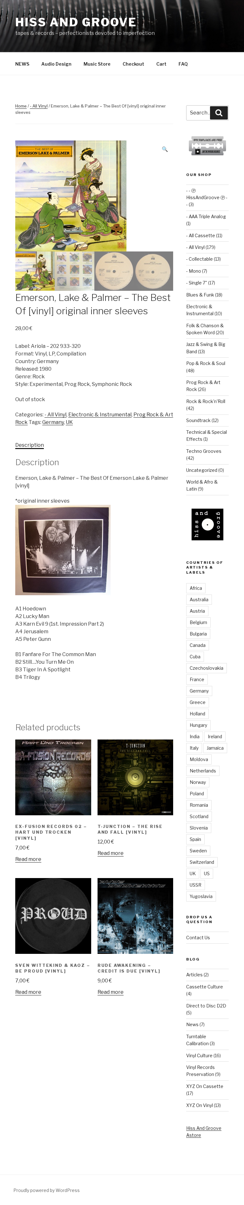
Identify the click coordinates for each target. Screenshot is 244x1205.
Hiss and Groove (76, 22)
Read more (28, 859)
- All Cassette (200, 235)
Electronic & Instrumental (100, 415)
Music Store (97, 64)
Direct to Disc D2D (206, 1005)
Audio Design (56, 64)
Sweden (198, 850)
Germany (53, 422)
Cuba (195, 656)
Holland (197, 713)
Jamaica (215, 748)
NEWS (22, 64)
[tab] (29, 445)
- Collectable (199, 259)
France (197, 679)
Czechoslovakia (206, 668)
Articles (194, 974)
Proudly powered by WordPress (46, 1190)
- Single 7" (196, 282)
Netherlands (203, 770)
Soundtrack (198, 420)
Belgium (198, 622)
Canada (198, 645)
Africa (196, 588)
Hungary (198, 725)
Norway (198, 782)
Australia (199, 599)
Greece (198, 702)
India (195, 736)
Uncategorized (201, 470)
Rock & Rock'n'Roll (205, 401)
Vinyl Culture (199, 1055)
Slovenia (199, 827)
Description (29, 445)
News (192, 1024)
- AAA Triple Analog (206, 216)
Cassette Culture (204, 986)
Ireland (215, 736)
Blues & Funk (200, 294)
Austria (197, 611)
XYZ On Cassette (204, 1086)
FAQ (183, 64)
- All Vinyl (39, 105)
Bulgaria (198, 633)
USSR (195, 885)
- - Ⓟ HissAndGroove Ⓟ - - (206, 197)
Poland (197, 793)
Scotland (199, 816)
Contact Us (198, 937)
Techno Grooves (203, 451)
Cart (161, 64)
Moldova (199, 759)
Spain (195, 839)
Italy (194, 748)
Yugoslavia (201, 896)
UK (69, 422)
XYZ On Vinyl (199, 1105)
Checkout (133, 64)
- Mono (193, 271)
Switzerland (202, 862)
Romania (199, 805)
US (207, 873)
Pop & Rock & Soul (205, 363)
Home (21, 105)
